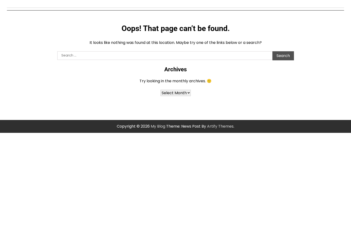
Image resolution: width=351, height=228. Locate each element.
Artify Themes (220, 126)
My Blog (158, 126)
